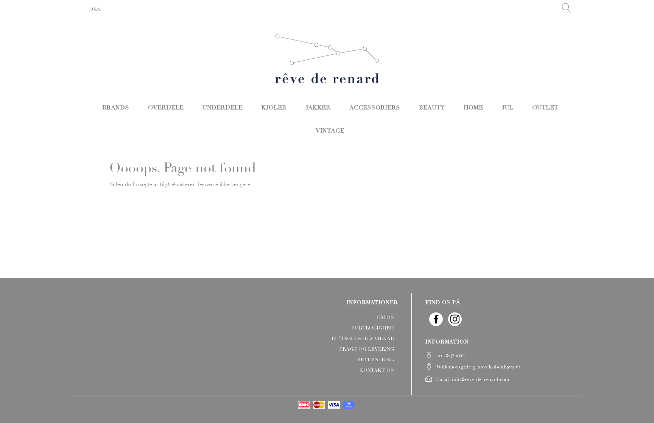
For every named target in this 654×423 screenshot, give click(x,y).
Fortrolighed (372, 328)
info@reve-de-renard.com (480, 379)
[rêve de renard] (327, 58)
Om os (385, 317)
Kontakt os (377, 370)
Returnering (375, 360)
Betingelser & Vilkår (363, 339)
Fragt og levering (366, 349)
